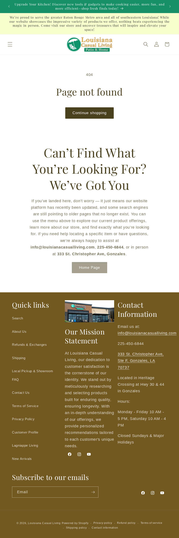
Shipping (18, 358)
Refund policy (126, 522)
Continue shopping (89, 113)
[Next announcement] (170, 6)
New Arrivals (22, 459)
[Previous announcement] (9, 6)
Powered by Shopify (75, 523)
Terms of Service (25, 406)
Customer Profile (25, 432)
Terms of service (151, 522)
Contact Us (21, 392)
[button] (10, 44)
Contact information (105, 527)
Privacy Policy (23, 419)
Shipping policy (76, 527)
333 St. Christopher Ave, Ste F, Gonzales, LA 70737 (141, 361)
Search (17, 318)
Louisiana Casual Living (44, 523)
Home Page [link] (89, 267)
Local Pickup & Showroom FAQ (32, 375)
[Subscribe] (93, 492)
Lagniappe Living (25, 445)
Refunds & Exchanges (29, 344)
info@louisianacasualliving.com (147, 333)
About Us (19, 331)
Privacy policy (102, 522)
